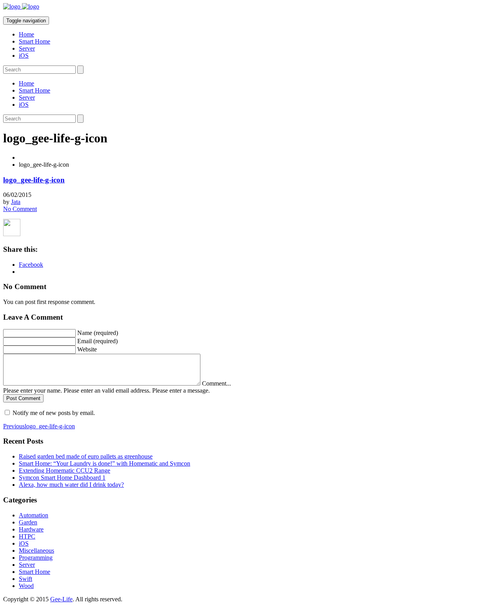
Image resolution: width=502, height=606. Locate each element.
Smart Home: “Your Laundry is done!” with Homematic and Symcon (104, 463)
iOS (24, 55)
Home (26, 34)
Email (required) (97, 341)
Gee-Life (61, 599)
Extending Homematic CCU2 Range (64, 470)
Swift (25, 578)
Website (87, 349)
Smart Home (34, 41)
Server (27, 48)
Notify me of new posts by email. (54, 412)
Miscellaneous (36, 550)
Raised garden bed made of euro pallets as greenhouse (86, 456)
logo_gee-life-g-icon (34, 180)
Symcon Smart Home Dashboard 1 (62, 477)
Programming (36, 557)
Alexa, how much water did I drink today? (71, 484)
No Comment (20, 209)
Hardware (31, 529)
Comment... (216, 383)
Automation (33, 515)
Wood (26, 585)
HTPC (27, 536)
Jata (15, 201)
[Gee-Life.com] (21, 6)
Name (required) (97, 332)
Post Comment (23, 398)
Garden (28, 522)
